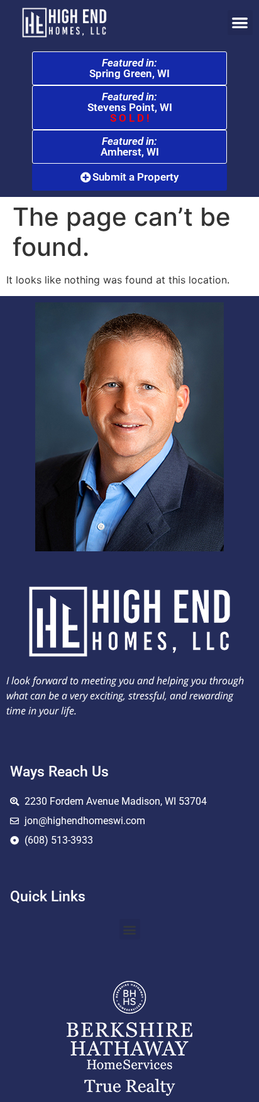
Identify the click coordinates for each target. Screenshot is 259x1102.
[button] (240, 23)
